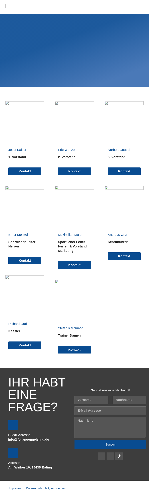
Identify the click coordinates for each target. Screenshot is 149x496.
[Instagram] (110, 456)
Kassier (14, 331)
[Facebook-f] (101, 456)
